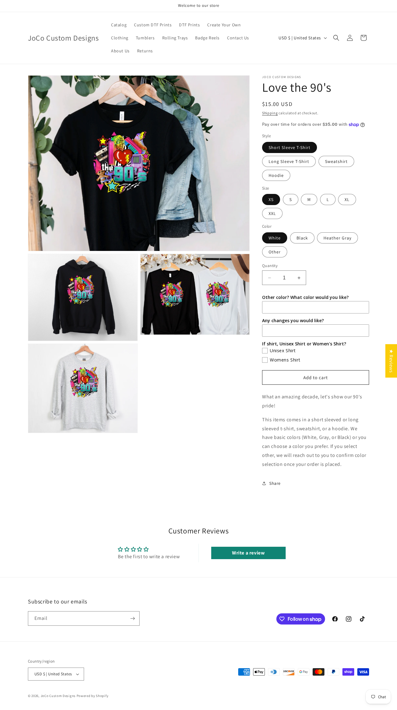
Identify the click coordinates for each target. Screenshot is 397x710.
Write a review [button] (248, 553)
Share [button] (275, 483)
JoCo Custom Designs (58, 696)
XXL (272, 213)
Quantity (270, 265)
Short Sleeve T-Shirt (289, 147)
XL (347, 199)
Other (275, 252)
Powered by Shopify (93, 696)
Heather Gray (337, 238)
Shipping (270, 113)
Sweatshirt (336, 161)
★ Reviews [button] (391, 361)
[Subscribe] (132, 618)
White (275, 238)
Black (302, 238)
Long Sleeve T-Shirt (289, 161)
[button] (336, 38)
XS (271, 199)
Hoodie (276, 175)
